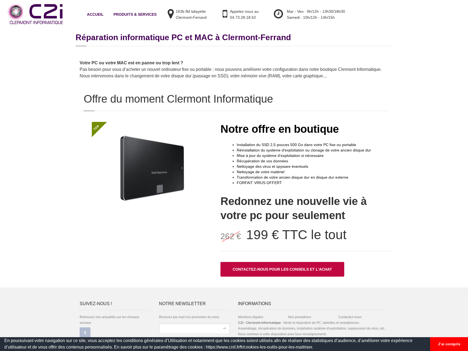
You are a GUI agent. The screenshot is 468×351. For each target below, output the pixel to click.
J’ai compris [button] (449, 344)
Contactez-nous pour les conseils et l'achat (282, 269)
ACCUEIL (95, 14)
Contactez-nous (350, 317)
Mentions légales (250, 317)
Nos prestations (299, 317)
